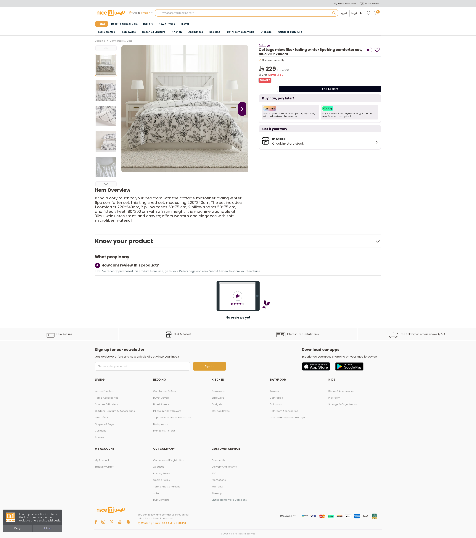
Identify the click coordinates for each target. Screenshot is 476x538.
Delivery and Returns (224, 466)
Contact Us (218, 460)
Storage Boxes (221, 411)
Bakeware (218, 398)
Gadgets (217, 404)
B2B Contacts (161, 500)
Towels (274, 391)
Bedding (100, 41)
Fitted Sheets (161, 404)
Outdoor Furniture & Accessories (115, 411)
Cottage (264, 45)
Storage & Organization (343, 404)
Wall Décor (101, 417)
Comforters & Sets (121, 41)
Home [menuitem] (102, 24)
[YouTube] (119, 522)
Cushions (100, 430)
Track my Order (104, 466)
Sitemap (217, 493)
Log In (354, 13)
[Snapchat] (128, 522)
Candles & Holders (106, 404)
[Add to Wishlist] (377, 50)
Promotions (219, 480)
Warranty (217, 486)
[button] (290, 112)
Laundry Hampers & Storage (287, 417)
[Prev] (106, 48)
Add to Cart (330, 89)
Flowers (99, 437)
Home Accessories (106, 398)
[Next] (106, 184)
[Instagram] (103, 522)
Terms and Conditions (166, 486)
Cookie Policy (161, 480)
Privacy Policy (161, 473)
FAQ (214, 473)
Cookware (218, 391)
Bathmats (276, 404)
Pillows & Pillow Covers (167, 411)
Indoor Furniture (104, 391)
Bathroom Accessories (284, 411)
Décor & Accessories (341, 391)
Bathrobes (276, 398)
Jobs (156, 493)
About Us (158, 466)
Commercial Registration (168, 460)
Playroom (334, 398)
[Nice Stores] (111, 13)
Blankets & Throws (164, 430)
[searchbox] (246, 13)
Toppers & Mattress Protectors (172, 417)
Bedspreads (160, 424)
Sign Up (209, 366)
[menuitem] (124, 24)
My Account (102, 460)
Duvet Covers (161, 398)
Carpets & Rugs (104, 424)
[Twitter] (111, 522)
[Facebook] (96, 522)
